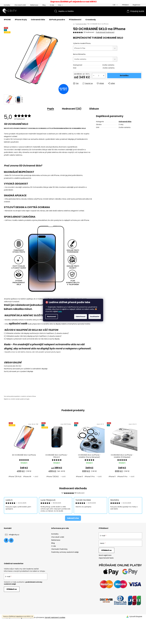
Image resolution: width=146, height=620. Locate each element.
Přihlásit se (106, 550)
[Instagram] (11, 540)
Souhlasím (94, 316)
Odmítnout (80, 316)
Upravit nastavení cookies (55, 617)
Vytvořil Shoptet (135, 616)
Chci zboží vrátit (20, 5)
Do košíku (124, 75)
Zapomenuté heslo (106, 558)
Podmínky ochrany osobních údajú (65, 552)
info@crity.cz (14, 535)
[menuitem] (7, 19)
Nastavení (51, 316)
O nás (52, 5)
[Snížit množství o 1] (93, 75)
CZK (114, 5)
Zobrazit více (73, 518)
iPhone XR (27, 476)
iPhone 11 (79, 476)
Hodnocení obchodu (73, 488)
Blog (44, 5)
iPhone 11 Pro (90, 476)
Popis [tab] (50, 108)
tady (60, 311)
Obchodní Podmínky (59, 549)
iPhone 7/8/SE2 (53, 476)
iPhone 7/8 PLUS (15, 476)
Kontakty (7, 5)
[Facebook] (6, 540)
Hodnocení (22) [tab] (71, 108)
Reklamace (34, 5)
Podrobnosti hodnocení (105, 32)
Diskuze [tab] (94, 108)
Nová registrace (105, 555)
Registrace (136, 5)
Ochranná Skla (125, 121)
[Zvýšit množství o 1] (103, 75)
